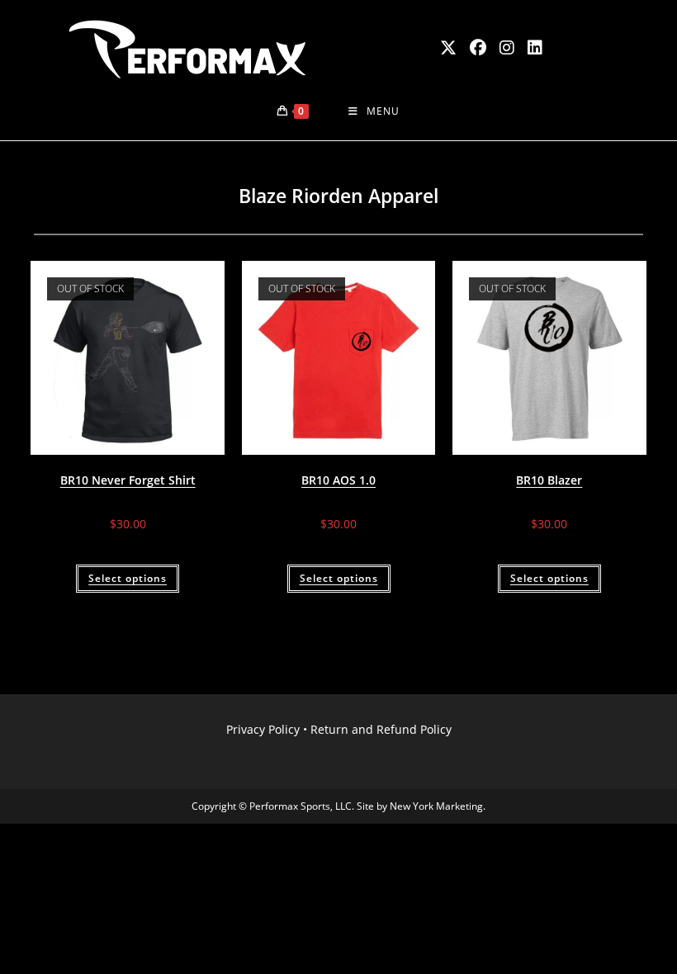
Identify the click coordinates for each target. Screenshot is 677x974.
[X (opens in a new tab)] (448, 48)
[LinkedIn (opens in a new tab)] (535, 48)
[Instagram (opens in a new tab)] (507, 48)
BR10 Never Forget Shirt (128, 480)
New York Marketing (436, 806)
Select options (127, 578)
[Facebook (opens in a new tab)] (478, 48)
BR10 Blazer (549, 480)
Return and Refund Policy (381, 729)
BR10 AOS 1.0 (338, 480)
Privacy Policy (263, 729)
